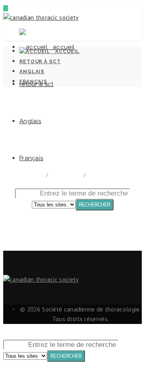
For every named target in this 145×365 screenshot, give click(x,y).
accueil (61, 47)
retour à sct (36, 84)
